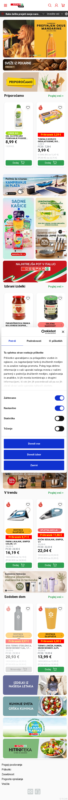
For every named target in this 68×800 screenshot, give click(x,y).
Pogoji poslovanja (12, 764)
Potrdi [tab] (12, 340)
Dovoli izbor (34, 454)
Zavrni (34, 465)
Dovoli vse (34, 443)
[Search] (50, 5)
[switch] (59, 408)
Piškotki (6, 769)
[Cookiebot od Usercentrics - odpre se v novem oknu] (42, 332)
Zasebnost (8, 774)
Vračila (5, 783)
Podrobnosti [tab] (34, 340)
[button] (17, 5)
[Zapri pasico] (63, 332)
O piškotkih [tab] (55, 340)
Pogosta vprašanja (12, 779)
